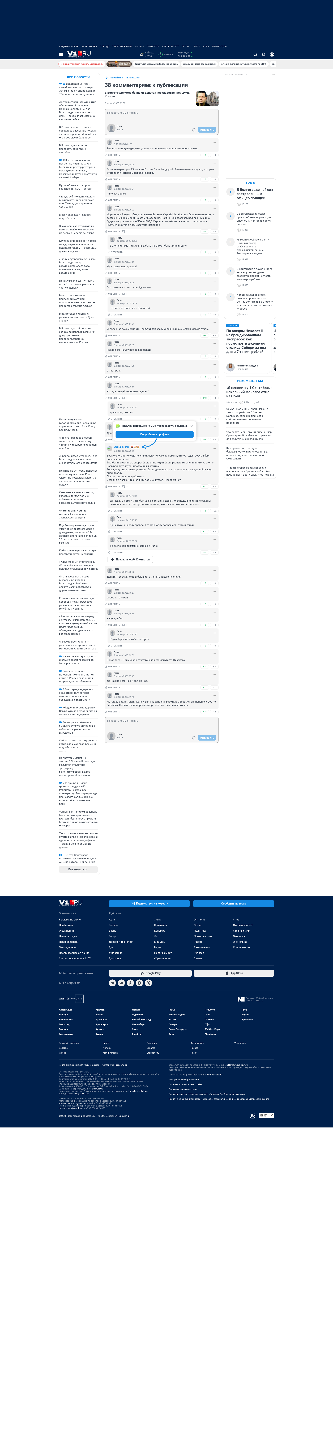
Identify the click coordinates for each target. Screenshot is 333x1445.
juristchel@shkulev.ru (138, 1091)
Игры (206, 46)
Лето (157, 936)
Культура (159, 930)
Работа (198, 941)
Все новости (78, 77)
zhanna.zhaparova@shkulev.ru (73, 1103)
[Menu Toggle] (61, 54)
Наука (157, 947)
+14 (205, 666)
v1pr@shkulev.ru (214, 1075)
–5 (214, 604)
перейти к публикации (125, 78)
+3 (204, 625)
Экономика (240, 941)
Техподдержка (67, 947)
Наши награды (68, 936)
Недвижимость (69, 46)
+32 (205, 486)
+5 (204, 377)
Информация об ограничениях (184, 1079)
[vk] (121, 982)
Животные (115, 952)
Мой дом (159, 941)
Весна (112, 930)
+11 (205, 531)
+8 (204, 294)
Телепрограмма (122, 46)
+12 (205, 398)
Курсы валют (170, 46)
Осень (197, 925)
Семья (198, 958)
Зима (157, 919)
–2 (214, 531)
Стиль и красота (243, 925)
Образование (162, 958)
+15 (205, 711)
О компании (66, 930)
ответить (114, 155)
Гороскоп (153, 46)
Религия (199, 952)
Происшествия (203, 936)
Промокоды (219, 46)
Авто (112, 919)
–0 (214, 155)
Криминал (160, 925)
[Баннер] (119, 64)
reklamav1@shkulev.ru (237, 1065)
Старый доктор (121, 447)
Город (112, 936)
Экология (239, 936)
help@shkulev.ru (81, 1093)
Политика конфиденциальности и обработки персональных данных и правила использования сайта (219, 1099)
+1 (204, 231)
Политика (200, 930)
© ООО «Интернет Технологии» (114, 1116)
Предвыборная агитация (74, 952)
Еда (111, 947)
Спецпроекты (241, 947)
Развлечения (202, 947)
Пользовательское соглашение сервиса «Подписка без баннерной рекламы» (207, 1094)
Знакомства (89, 46)
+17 (205, 687)
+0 (204, 155)
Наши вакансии (68, 941)
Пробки (186, 46)
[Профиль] (272, 54)
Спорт (236, 919)
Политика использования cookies (185, 1084)
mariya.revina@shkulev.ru (71, 1108)
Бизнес (113, 925)
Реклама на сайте (70, 919)
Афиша (139, 46)
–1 (214, 687)
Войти (120, 129)
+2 (204, 604)
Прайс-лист (66, 925)
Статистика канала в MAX (75, 958)
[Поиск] (255, 54)
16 (127, 486)
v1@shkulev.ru (96, 1089)
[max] (139, 982)
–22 (214, 510)
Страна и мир (241, 930)
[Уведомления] (263, 54)
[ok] (130, 982)
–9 (214, 552)
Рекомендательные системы (183, 1089)
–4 (214, 273)
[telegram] (112, 982)
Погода (104, 46)
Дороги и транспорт (121, 941)
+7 (204, 335)
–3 (214, 486)
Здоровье (115, 958)
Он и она (199, 919)
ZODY (197, 46)
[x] (148, 982)
